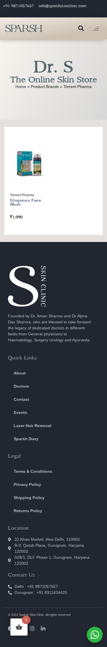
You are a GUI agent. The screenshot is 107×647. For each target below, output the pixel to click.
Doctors (21, 386)
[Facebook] (10, 628)
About (20, 373)
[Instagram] (32, 628)
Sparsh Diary (26, 438)
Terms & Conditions (33, 471)
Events (20, 412)
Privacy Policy (27, 484)
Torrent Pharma (22, 195)
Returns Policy (28, 510)
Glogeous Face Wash (25, 202)
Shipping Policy (29, 497)
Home (20, 86)
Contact (21, 399)
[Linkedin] (43, 628)
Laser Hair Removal (32, 425)
